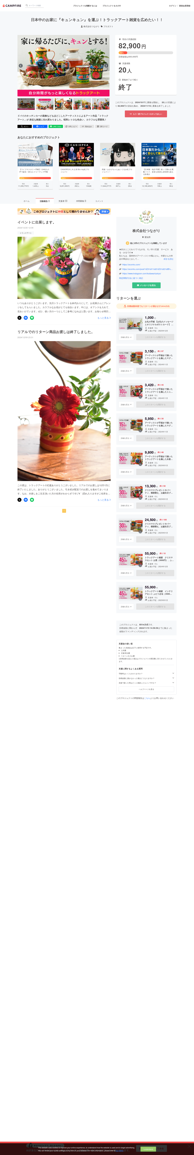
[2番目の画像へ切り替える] (44, 104)
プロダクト (108, 26)
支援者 (63, 200)
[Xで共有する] (19, 318)
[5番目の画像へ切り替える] (100, 104)
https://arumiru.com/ (131, 264)
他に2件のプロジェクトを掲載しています (148, 243)
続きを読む (169, 258)
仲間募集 (81, 200)
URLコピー (72, 126)
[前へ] (21, 66)
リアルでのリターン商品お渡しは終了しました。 (56, 331)
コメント (99, 200)
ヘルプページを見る (146, 689)
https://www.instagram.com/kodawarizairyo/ (141, 273)
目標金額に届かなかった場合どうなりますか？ (137, 678)
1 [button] (64, 510)
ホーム (27, 200)
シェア (41, 126)
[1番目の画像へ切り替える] (26, 104)
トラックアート (26, 233)
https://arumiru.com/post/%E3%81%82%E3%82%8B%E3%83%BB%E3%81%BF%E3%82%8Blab (148, 269)
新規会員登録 (184, 5)
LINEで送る (57, 126)
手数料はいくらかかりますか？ (131, 673)
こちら (147, 698)
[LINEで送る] (32, 318)
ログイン (172, 5)
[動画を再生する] (63, 66)
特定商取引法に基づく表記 (131, 278)
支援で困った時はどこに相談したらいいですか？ (137, 683)
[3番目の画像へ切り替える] (63, 104)
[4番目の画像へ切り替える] (82, 104)
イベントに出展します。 (36, 222)
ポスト (26, 126)
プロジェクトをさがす (112, 5)
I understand (148, 1149)
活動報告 (44, 201)
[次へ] (106, 66)
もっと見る (103, 317)
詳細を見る (125, 337)
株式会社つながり (91, 26)
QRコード (104, 126)
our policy (119, 1150)
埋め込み (88, 126)
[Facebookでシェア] (26, 318)
